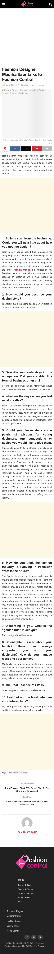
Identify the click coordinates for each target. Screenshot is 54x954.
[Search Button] (50, 4)
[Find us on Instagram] (33, 937)
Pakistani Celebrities (18, 773)
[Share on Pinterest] (37, 148)
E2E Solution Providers (36, 946)
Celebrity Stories (14, 915)
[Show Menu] (3, 4)
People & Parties (25, 889)
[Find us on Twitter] (40, 937)
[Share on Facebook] (15, 148)
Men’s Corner (24, 897)
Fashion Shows (13, 920)
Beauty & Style (25, 885)
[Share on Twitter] (26, 148)
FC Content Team (27, 832)
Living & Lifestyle (26, 893)
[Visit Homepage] (27, 4)
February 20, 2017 (10, 85)
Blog (20, 901)
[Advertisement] (27, 38)
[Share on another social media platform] (47, 148)
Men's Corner (13, 930)
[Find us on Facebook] (27, 937)
